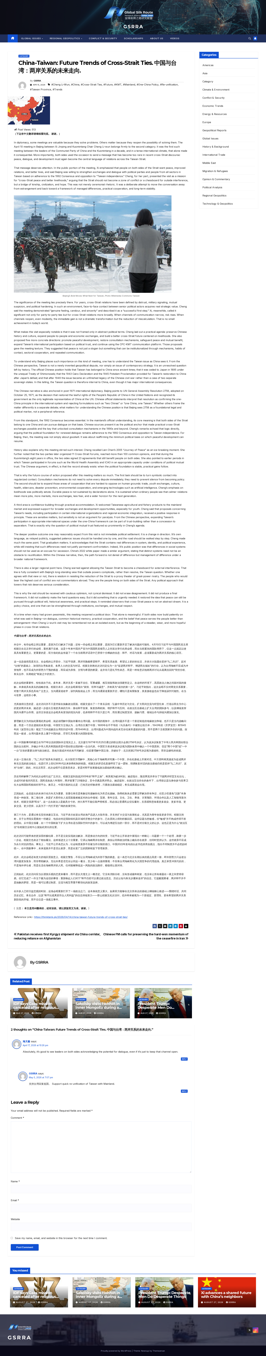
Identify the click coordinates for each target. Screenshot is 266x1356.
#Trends (57, 89)
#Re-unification (169, 84)
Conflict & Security (103, 38)
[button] (249, 38)
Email (15, 1200)
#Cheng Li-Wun (60, 84)
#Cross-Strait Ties (91, 84)
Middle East (209, 162)
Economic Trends (212, 105)
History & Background (215, 146)
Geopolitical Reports (214, 130)
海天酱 (26, 1041)
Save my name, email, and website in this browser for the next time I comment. (61, 1238)
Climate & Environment (216, 89)
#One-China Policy (148, 84)
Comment (17, 1117)
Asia (205, 73)
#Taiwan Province (40, 89)
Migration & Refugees (215, 171)
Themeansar (159, 1351)
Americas (208, 65)
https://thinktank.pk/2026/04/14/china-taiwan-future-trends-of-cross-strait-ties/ (81, 917)
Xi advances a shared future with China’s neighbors (226, 1295)
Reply (184, 1059)
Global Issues (31, 38)
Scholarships (133, 38)
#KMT (117, 84)
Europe (206, 122)
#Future (108, 84)
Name (15, 1181)
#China (75, 84)
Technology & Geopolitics (217, 203)
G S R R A (133, 27)
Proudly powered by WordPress (116, 1351)
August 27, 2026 (26, 1302)
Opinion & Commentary (216, 179)
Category (23, 56)
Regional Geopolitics (65, 38)
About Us (156, 38)
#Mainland (129, 84)
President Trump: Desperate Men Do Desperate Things (155, 1007)
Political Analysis (212, 187)
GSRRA (37, 80)
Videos (174, 38)
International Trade (213, 154)
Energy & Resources (214, 114)
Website (15, 1219)
